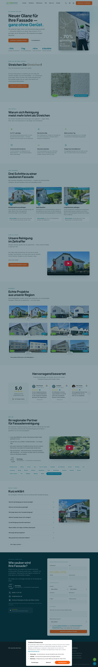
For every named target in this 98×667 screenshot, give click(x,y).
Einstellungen (34, 662)
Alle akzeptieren (62, 662)
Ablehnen (48, 662)
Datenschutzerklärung (33, 651)
